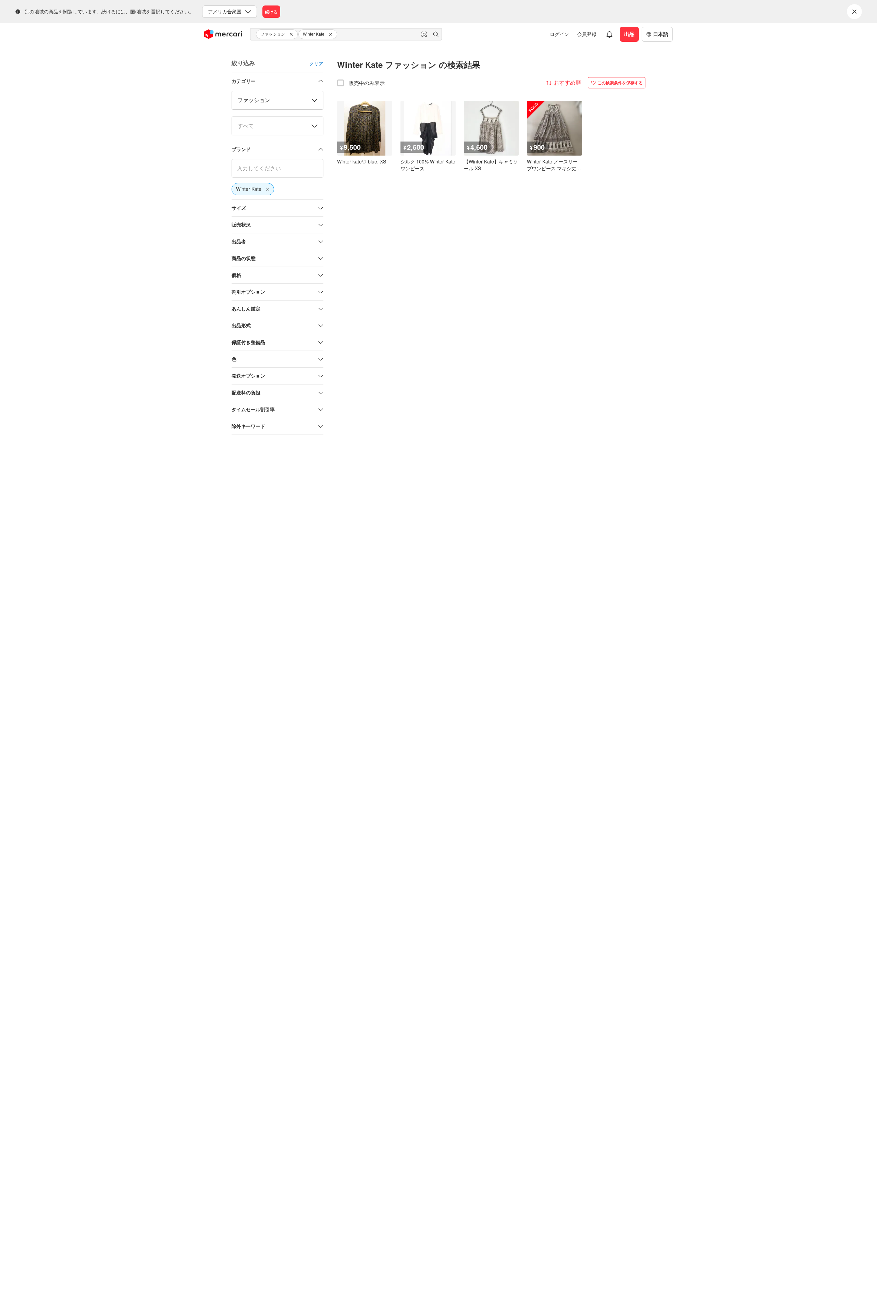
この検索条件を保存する (620, 83)
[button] (292, 34)
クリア (316, 63)
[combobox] (346, 34)
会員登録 (586, 33)
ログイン (559, 33)
